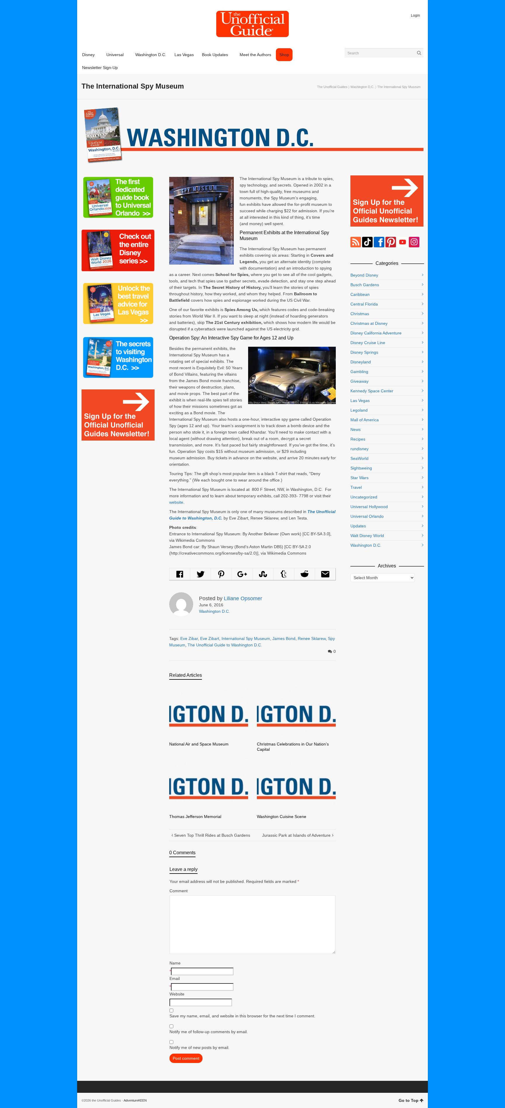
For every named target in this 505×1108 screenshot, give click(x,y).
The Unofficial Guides (332, 87)
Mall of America (364, 419)
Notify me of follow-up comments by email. (209, 1031)
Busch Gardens (364, 284)
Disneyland (360, 362)
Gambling (359, 371)
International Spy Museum (246, 638)
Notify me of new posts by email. (199, 1047)
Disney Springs (364, 352)
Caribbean (360, 294)
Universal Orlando (367, 516)
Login (415, 15)
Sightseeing (361, 468)
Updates (358, 526)
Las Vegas (360, 400)
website (176, 502)
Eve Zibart (209, 638)
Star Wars (359, 477)
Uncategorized (363, 497)
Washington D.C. (362, 87)
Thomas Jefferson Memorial (195, 816)
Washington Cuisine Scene (281, 816)
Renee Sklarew (312, 638)
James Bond (283, 638)
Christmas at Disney (369, 323)
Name (175, 963)
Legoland (359, 410)
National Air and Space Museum (199, 744)
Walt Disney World (367, 535)
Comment (179, 890)
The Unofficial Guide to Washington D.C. (225, 645)
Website (177, 994)
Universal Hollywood (369, 506)
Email (175, 978)
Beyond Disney (364, 275)
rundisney (359, 448)
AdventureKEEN (135, 1100)
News (355, 429)
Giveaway (359, 381)
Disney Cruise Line (367, 342)
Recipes (357, 439)
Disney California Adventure (376, 333)
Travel (356, 487)
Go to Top (408, 1100)
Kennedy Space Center (371, 391)
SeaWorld (359, 458)
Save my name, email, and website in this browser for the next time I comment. (242, 1016)
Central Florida (364, 304)
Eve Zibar (189, 638)
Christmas (359, 313)
